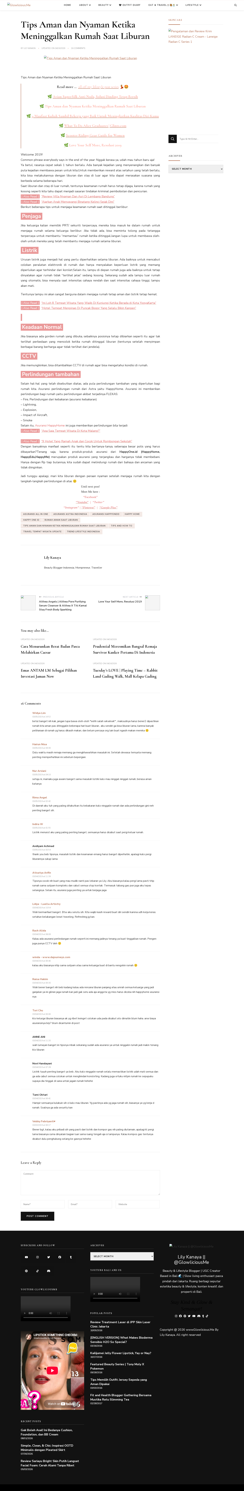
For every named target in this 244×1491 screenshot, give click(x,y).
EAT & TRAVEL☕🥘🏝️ (162, 5)
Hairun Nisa (39, 744)
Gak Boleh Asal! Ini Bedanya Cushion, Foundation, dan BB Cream (47, 1432)
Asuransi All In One (35, 514)
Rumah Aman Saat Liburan (61, 520)
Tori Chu (37, 1010)
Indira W (37, 824)
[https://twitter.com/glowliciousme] (48, 1257)
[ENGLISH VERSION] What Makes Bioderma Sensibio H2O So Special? (121, 1340)
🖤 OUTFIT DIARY (129, 5)
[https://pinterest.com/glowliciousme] (26, 1271)
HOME (67, 5)
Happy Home (132, 514)
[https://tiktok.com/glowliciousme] (37, 1271)
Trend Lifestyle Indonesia (83, 531)
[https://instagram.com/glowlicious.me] (37, 1257)
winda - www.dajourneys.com (51, 957)
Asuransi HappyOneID (106, 514)
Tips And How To (121, 525)
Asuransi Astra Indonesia (70, 514)
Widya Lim (39, 713)
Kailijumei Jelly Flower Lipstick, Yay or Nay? (120, 1353)
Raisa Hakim (40, 979)
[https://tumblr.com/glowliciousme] (71, 1257)
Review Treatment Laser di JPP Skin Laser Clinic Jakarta (120, 1324)
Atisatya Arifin (41, 873)
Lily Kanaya (30, 48)
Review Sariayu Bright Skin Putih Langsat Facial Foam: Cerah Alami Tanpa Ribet (50, 1463)
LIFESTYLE (192, 5)
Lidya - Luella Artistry (46, 904)
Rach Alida (39, 930)
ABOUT (83, 5)
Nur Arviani (39, 771)
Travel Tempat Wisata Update (42, 531)
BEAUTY (103, 5)
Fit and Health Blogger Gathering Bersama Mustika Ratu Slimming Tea (120, 1397)
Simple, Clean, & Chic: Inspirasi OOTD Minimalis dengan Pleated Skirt (47, 1448)
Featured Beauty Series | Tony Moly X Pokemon (117, 1366)
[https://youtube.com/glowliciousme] (26, 1257)
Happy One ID (31, 520)
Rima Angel (39, 797)
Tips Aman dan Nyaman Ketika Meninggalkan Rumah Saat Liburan (64, 525)
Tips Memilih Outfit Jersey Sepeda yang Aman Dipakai (118, 1382)
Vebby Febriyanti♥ (43, 1121)
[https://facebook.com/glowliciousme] (59, 1257)
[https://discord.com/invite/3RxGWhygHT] (48, 1271)
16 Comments (78, 48)
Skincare (175, 19)
